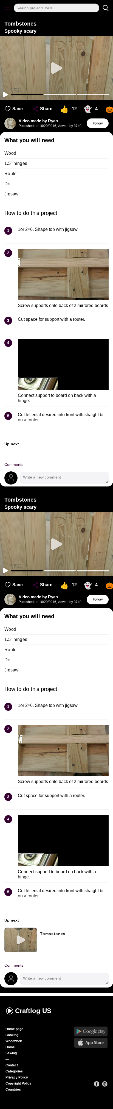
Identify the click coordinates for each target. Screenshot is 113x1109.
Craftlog (33, 1010)
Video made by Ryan (38, 121)
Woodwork (13, 1041)
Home (10, 1047)
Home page (14, 1029)
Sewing (11, 1053)
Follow (98, 123)
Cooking (11, 1035)
